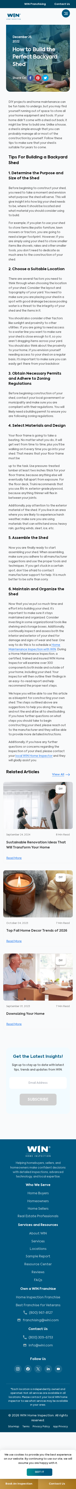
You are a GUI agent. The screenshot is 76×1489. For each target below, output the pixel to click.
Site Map (13, 1427)
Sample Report (38, 1256)
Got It (39, 1472)
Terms (25, 1427)
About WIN (38, 1233)
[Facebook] (28, 1369)
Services (38, 1241)
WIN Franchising (35, 4)
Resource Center (38, 1264)
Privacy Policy (41, 1427)
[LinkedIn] (48, 1369)
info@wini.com (41, 1345)
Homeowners (38, 1201)
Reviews (38, 1272)
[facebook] (30, 78)
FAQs (38, 1280)
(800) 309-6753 (41, 1337)
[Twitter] (38, 1369)
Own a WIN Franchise (38, 1289)
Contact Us (62, 4)
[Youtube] (58, 1369)
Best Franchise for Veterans (38, 1305)
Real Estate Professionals (38, 1216)
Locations (38, 1249)
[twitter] (45, 78)
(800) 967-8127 (41, 1313)
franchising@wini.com (41, 1320)
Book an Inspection (18, 1484)
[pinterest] (38, 78)
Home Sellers (38, 1209)
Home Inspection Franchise (38, 1297)
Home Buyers (38, 1193)
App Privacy (60, 1427)
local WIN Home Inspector (33, 756)
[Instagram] (18, 1369)
